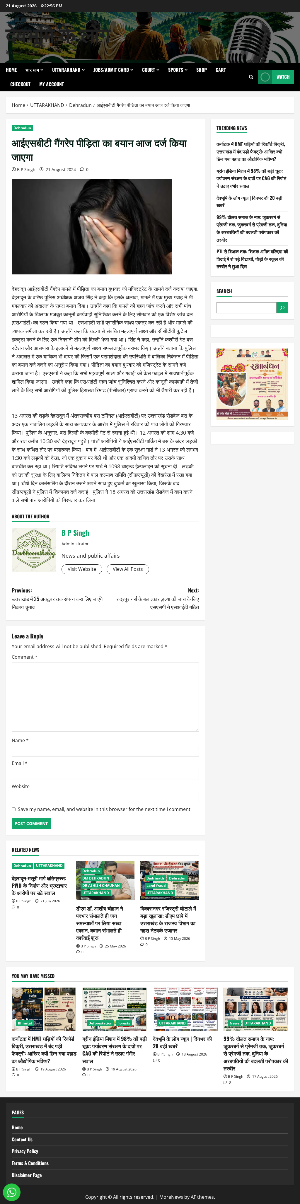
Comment (25, 657)
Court (148, 69)
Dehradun (22, 127)
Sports (175, 69)
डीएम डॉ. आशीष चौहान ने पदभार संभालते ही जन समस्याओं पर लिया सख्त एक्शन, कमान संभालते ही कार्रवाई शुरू (99, 923)
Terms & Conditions (30, 1163)
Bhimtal (25, 1023)
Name (20, 740)
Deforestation (100, 1023)
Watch (283, 76)
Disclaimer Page (27, 1175)
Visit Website (82, 569)
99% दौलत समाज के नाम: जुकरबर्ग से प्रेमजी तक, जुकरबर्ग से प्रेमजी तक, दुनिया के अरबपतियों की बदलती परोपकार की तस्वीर (252, 228)
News (234, 1023)
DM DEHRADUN (95, 878)
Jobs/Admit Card (111, 69)
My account (51, 84)
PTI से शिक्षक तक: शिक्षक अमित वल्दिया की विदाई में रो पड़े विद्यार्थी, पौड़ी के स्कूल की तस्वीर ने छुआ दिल (252, 259)
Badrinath (155, 878)
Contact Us (22, 1139)
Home (11, 69)
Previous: (57, 598)
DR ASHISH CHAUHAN (101, 885)
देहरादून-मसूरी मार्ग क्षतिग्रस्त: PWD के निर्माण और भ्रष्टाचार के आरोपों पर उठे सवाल (39, 885)
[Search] (282, 307)
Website (21, 786)
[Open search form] (251, 77)
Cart (221, 69)
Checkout (20, 84)
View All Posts (128, 569)
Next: (157, 598)
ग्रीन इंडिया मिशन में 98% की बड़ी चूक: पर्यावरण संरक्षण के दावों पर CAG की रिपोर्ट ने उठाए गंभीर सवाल (251, 178)
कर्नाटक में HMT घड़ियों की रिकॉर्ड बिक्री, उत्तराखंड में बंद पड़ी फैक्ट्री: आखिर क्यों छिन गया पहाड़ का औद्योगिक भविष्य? (251, 151)
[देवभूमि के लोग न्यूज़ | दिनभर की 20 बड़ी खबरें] (185, 1009)
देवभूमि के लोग (58, 33)
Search (224, 291)
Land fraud (156, 885)
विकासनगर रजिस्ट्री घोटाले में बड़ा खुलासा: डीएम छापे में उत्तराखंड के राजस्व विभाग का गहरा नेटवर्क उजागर (168, 919)
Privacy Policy (25, 1151)
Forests (123, 1023)
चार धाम (32, 69)
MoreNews (171, 1197)
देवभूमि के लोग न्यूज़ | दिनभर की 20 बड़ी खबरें (182, 1042)
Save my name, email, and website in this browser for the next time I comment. (105, 809)
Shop (201, 69)
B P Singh (26, 169)
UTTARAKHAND (66, 69)
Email (20, 763)
